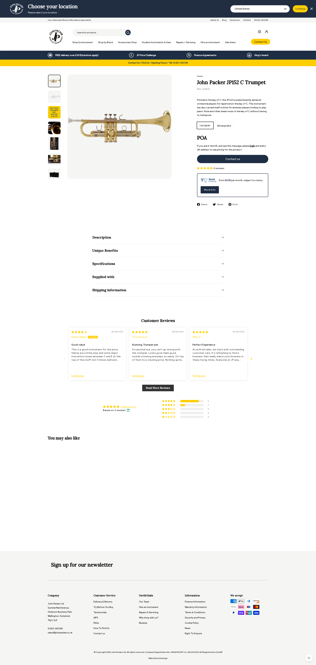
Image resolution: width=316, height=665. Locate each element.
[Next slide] (251, 359)
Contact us (99, 633)
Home (200, 76)
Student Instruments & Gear (156, 42)
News (187, 628)
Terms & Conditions (195, 612)
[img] (79, 332)
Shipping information (109, 290)
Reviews (143, 623)
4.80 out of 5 (128, 406)
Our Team (144, 601)
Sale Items (230, 42)
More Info (210, 189)
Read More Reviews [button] (158, 387)
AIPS (95, 617)
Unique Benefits (105, 250)
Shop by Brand (105, 42)
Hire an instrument (210, 42)
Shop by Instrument (82, 42)
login (252, 145)
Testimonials (100, 612)
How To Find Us (101, 628)
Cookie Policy (192, 623)
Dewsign (163, 658)
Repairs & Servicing (148, 612)
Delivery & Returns (102, 601)
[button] (205, 168)
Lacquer (205, 125)
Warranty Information (196, 607)
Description (101, 237)
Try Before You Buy (103, 607)
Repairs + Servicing (185, 42)
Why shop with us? (148, 617)
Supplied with (103, 277)
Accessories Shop (127, 42)
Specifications (103, 264)
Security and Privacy (195, 617)
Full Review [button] (77, 375)
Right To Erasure (193, 633)
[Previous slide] (64, 359)
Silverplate (224, 125)
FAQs (96, 623)
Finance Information (195, 601)
